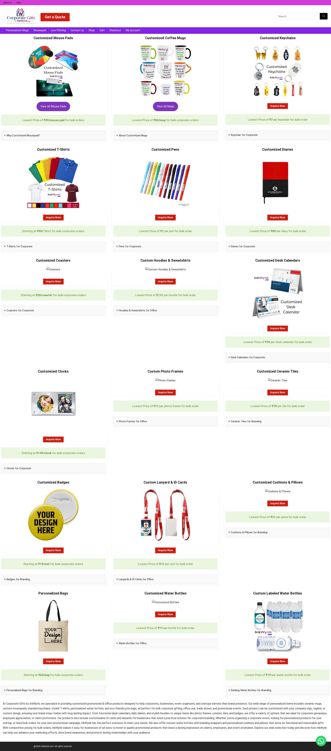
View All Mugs (165, 106)
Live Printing (58, 30)
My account (133, 30)
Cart (102, 30)
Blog (19, 2)
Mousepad (39, 30)
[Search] (324, 16)
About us (7, 2)
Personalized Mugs (17, 30)
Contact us (77, 30)
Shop (92, 30)
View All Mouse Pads (53, 106)
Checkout (115, 30)
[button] (321, 741)
